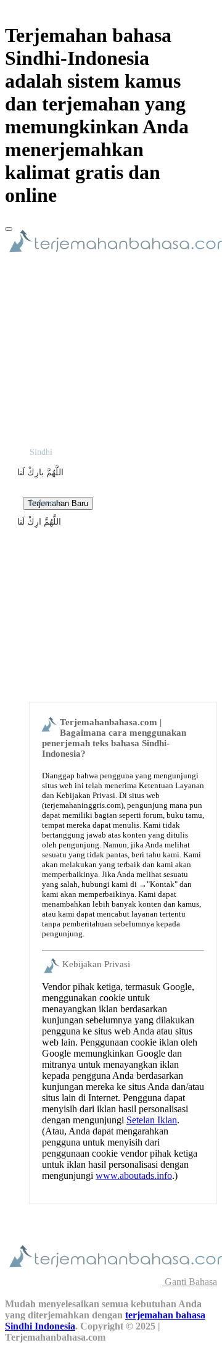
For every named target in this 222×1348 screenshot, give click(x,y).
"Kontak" (162, 884)
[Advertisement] (111, 577)
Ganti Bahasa (189, 1281)
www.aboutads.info (134, 1175)
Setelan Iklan (151, 1120)
